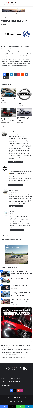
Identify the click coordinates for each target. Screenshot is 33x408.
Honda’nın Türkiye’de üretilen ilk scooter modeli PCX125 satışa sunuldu (20, 301)
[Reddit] (22, 74)
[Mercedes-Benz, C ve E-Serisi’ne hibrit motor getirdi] (24, 112)
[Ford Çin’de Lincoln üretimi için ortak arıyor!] (8, 112)
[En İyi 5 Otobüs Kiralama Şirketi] (5, 280)
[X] (7, 74)
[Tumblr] (15, 74)
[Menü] (2, 3)
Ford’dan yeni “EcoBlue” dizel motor (9, 357)
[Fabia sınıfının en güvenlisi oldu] (8, 92)
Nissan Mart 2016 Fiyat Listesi (23, 102)
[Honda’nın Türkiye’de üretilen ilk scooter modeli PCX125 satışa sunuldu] (5, 301)
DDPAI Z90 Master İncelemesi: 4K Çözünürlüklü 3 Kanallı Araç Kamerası (21, 272)
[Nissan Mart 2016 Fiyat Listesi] (24, 94)
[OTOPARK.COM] (10, 3)
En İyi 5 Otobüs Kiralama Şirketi (19, 278)
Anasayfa (4, 17)
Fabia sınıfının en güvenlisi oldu (8, 99)
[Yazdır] (7, 77)
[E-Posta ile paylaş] (4, 77)
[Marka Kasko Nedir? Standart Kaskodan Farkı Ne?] (5, 287)
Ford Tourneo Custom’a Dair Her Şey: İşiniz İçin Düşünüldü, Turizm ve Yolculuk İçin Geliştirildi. (21, 293)
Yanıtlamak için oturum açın (15, 161)
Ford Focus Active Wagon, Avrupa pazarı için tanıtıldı (13, 349)
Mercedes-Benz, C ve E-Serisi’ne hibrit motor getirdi (23, 119)
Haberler (10, 17)
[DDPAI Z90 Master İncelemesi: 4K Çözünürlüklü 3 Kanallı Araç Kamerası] (5, 274)
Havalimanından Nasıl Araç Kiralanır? (9, 354)
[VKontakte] (26, 74)
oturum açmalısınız (16, 239)
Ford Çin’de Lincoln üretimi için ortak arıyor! (8, 119)
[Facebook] (4, 74)
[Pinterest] (18, 74)
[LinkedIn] (11, 74)
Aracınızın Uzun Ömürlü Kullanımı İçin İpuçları (11, 352)
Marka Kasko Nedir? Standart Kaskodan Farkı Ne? (19, 286)
